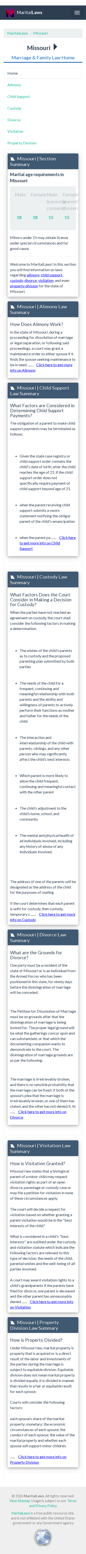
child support (51, 275)
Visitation (15, 131)
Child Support (18, 96)
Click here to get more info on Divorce (38, 1114)
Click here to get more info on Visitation (41, 1304)
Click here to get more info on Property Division (38, 1459)
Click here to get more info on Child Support (48, 543)
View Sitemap (19, 1501)
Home (12, 73)
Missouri (40, 33)
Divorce (14, 119)
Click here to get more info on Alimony (41, 367)
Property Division (21, 143)
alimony (33, 275)
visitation (46, 280)
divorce (30, 280)
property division (24, 286)
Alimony (14, 84)
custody (16, 280)
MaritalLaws (17, 33)
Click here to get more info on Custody (42, 917)
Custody (14, 108)
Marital (29, 12)
